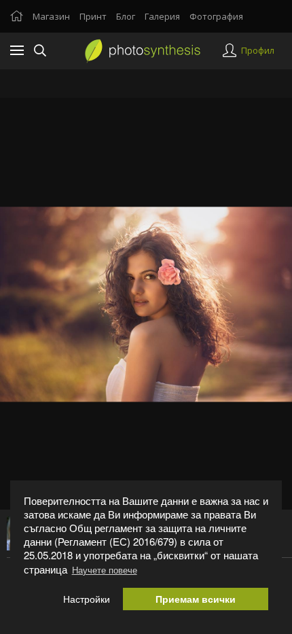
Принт (93, 16)
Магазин (51, 16)
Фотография (216, 16)
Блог (125, 16)
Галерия (162, 16)
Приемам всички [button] (196, 599)
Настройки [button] (86, 599)
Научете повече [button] (104, 569)
